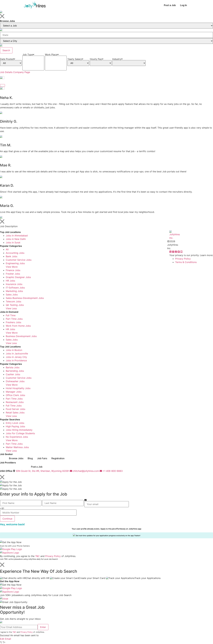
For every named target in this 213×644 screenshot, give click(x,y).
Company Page (21, 72)
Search (6, 50)
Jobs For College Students (20, 433)
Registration (57, 458)
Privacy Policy (183, 258)
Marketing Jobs (14, 291)
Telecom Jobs (13, 301)
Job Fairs (42, 458)
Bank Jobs (11, 256)
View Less (11, 308)
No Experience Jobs (17, 436)
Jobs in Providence (16, 360)
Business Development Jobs (21, 336)
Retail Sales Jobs (15, 412)
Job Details (6, 72)
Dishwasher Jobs (15, 381)
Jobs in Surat (13, 242)
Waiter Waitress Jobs (17, 447)
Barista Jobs (12, 367)
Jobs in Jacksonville (17, 353)
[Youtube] (181, 251)
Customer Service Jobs (18, 259)
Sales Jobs (12, 294)
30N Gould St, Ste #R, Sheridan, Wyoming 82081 (42, 470)
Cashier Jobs (13, 374)
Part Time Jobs (14, 318)
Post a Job (170, 5)
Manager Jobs (13, 391)
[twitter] (179, 251)
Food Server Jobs (15, 409)
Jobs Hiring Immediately (19, 429)
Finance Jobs (13, 270)
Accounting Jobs (15, 252)
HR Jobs (10, 280)
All (7, 249)
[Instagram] (173, 251)
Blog (30, 458)
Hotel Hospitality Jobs (18, 388)
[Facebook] (176, 251)
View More (12, 266)
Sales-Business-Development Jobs (25, 298)
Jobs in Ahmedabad (17, 235)
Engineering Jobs (15, 263)
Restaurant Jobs (15, 402)
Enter (43, 627)
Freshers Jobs (13, 322)
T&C (37, 556)
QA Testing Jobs (15, 304)
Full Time (11, 315)
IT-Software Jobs (15, 287)
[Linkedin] (170, 251)
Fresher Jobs (13, 273)
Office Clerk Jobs (15, 395)
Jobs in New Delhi (16, 239)
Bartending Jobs (15, 370)
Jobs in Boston (14, 350)
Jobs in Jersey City (16, 357)
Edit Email (5, 638)
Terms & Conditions (186, 262)
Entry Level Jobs (15, 422)
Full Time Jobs (14, 405)
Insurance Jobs (14, 284)
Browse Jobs (16, 458)
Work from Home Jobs (18, 325)
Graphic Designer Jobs (18, 277)
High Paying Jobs (15, 426)
